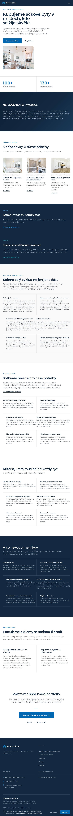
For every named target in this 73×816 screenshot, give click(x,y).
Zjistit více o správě (10, 257)
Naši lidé (42, 758)
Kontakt (42, 765)
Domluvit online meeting (35, 715)
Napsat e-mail (41, 722)
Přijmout (65, 812)
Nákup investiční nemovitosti (49, 751)
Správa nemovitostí (46, 755)
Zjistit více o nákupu (10, 227)
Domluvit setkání (12, 41)
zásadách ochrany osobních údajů (31, 813)
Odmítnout (53, 812)
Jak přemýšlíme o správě (12, 391)
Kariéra (41, 762)
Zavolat (29, 722)
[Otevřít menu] (69, 3)
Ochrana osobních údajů (47, 777)
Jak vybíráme (28, 41)
